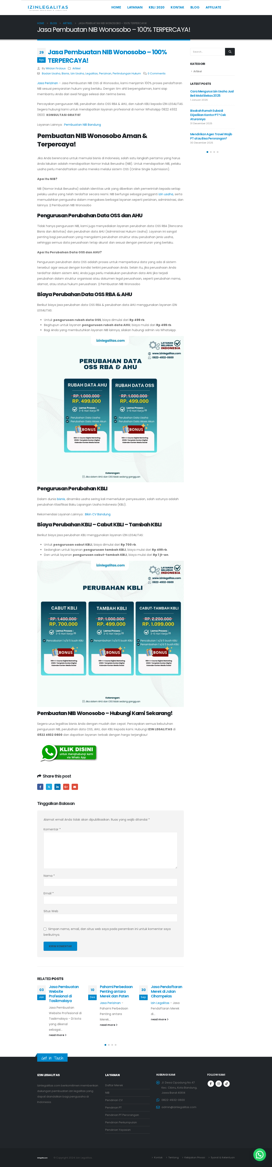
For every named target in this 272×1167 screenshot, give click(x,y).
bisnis (61, 499)
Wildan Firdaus (56, 68)
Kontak (158, 1157)
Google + (66, 787)
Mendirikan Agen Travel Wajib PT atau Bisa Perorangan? (211, 136)
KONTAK (177, 7)
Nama (49, 876)
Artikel (76, 68)
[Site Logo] (48, 8)
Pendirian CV (114, 1100)
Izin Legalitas (160, 1003)
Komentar (52, 829)
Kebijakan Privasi (194, 1157)
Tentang (173, 1157)
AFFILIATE (213, 7)
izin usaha (166, 194)
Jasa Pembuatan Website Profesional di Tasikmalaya (64, 993)
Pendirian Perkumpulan (121, 1122)
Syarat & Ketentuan (223, 1157)
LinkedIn (57, 787)
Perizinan (105, 73)
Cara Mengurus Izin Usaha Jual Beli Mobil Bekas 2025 (212, 93)
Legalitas (91, 73)
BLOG (195, 7)
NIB (107, 1092)
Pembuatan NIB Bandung (82, 125)
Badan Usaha (51, 73)
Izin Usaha (77, 73)
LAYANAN (135, 7)
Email (75, 787)
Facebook (40, 787)
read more (57, 1035)
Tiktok (226, 1084)
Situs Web (51, 911)
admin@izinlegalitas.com (179, 1107)
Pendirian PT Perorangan (122, 1115)
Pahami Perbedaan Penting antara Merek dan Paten (116, 991)
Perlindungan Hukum (127, 73)
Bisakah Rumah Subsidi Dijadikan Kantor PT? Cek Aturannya (208, 115)
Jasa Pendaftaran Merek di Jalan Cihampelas (166, 991)
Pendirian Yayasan (118, 1130)
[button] (105, 1045)
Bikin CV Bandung (97, 514)
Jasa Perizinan (47, 83)
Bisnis (65, 73)
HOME (116, 7)
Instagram (218, 1084)
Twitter (49, 787)
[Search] (230, 52)
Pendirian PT (113, 1107)
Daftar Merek (114, 1085)
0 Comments (157, 73)
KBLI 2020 (156, 7)
